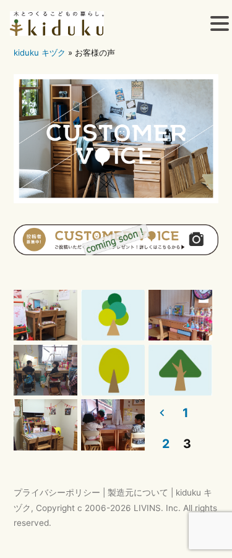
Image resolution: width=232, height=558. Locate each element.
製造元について (138, 492)
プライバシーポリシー (57, 492)
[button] (219, 25)
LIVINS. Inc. (157, 508)
